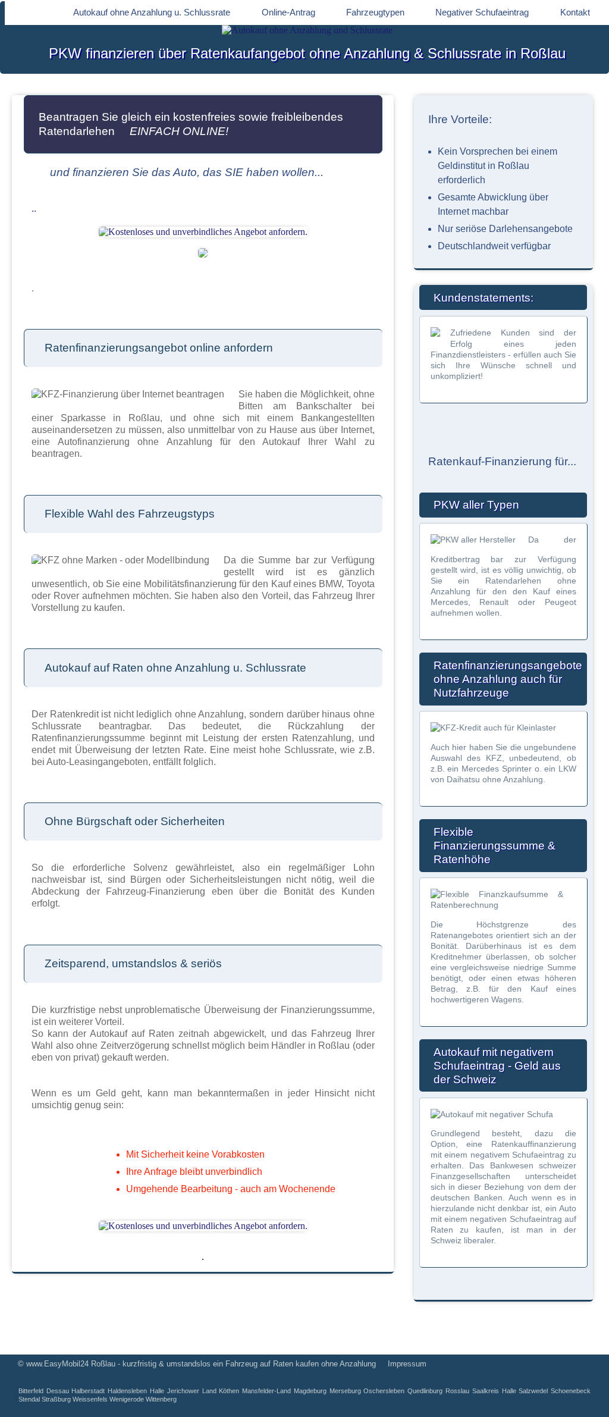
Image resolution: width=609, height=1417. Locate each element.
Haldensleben (127, 1390)
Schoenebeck (571, 1390)
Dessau (57, 1390)
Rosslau (457, 1390)
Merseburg (345, 1390)
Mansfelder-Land (266, 1390)
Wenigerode (126, 1399)
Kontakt (575, 12)
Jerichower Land (191, 1390)
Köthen (229, 1390)
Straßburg (56, 1399)
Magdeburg (310, 1390)
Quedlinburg (424, 1390)
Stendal (29, 1399)
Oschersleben (383, 1390)
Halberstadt (88, 1390)
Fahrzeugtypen (375, 12)
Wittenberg (161, 1399)
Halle (157, 1390)
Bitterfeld (30, 1390)
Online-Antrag (288, 12)
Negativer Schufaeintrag (482, 12)
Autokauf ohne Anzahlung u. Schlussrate (151, 12)
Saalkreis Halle (494, 1390)
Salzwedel (533, 1390)
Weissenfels (90, 1399)
